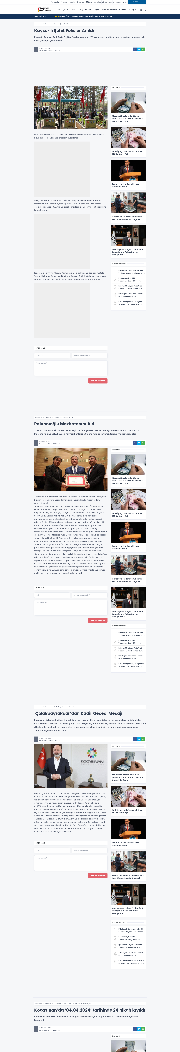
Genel (72, 9)
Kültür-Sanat (124, 9)
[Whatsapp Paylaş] (143, 49)
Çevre (65, 9)
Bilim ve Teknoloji (109, 9)
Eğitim (97, 9)
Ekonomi (88, 9)
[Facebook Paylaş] (135, 49)
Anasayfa (38, 24)
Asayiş (80, 9)
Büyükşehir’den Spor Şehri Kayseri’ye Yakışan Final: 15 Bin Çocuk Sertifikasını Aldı (91, 16)
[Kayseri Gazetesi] (44, 9)
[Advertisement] (90, 71)
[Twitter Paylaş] (139, 49)
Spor (134, 9)
